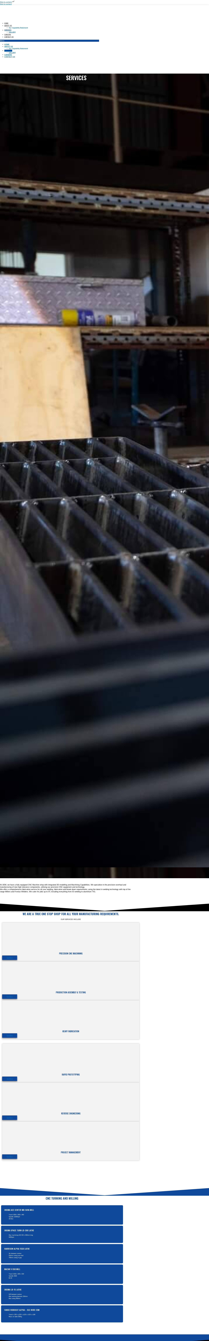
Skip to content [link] (6, 4)
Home (6, 23)
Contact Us (8, 37)
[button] (49, 41)
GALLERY (12, 32)
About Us (8, 25)
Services (7, 30)
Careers (7, 34)
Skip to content (6, 2)
